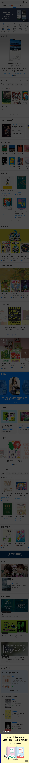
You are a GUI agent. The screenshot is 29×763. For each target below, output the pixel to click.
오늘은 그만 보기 (5, 731)
